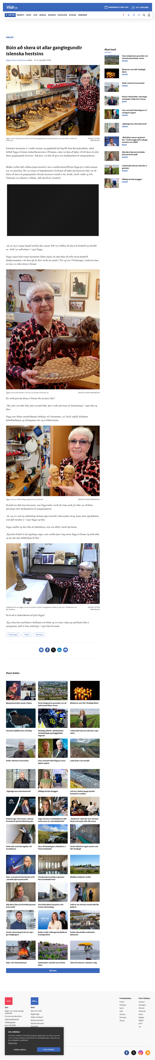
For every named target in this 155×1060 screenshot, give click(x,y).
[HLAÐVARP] (129, 15)
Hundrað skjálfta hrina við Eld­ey (19, 731)
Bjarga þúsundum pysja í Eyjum (19, 703)
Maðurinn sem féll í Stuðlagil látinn (84, 703)
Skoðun (122, 1014)
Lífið (121, 1011)
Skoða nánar (12, 1043)
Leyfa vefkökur (48, 1049)
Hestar (26, 635)
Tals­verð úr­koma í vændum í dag (83, 963)
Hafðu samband (37, 1017)
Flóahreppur (13, 635)
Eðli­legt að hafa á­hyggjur (48, 791)
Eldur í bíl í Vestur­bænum (16, 963)
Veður (141, 1014)
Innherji (142, 1002)
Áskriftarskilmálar (37, 1024)
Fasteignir (142, 1005)
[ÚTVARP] (139, 15)
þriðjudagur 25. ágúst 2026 (118, 7)
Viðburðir (142, 1011)
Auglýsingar (35, 1014)
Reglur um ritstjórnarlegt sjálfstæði (14, 1012)
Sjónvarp (123, 1018)
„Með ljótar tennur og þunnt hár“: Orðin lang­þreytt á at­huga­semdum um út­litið (135, 140)
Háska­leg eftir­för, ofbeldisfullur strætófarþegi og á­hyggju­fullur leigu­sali (51, 733)
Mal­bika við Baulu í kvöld (80, 877)
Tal (140, 1027)
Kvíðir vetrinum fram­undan (17, 761)
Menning (39, 635)
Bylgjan (141, 1018)
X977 (141, 1024)
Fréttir (122, 1002)
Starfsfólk (34, 1027)
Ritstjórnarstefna (37, 1020)
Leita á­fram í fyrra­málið (79, 761)
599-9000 (12, 1026)
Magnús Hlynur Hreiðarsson (16, 60)
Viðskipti (123, 1005)
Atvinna (141, 1008)
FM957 (141, 1021)
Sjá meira (52, 971)
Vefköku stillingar (20, 1049)
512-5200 (38, 1011)
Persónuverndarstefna (13, 1016)
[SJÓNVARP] (134, 15)
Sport (122, 1008)
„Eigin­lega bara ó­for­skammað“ (18, 791)
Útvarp (122, 1021)
